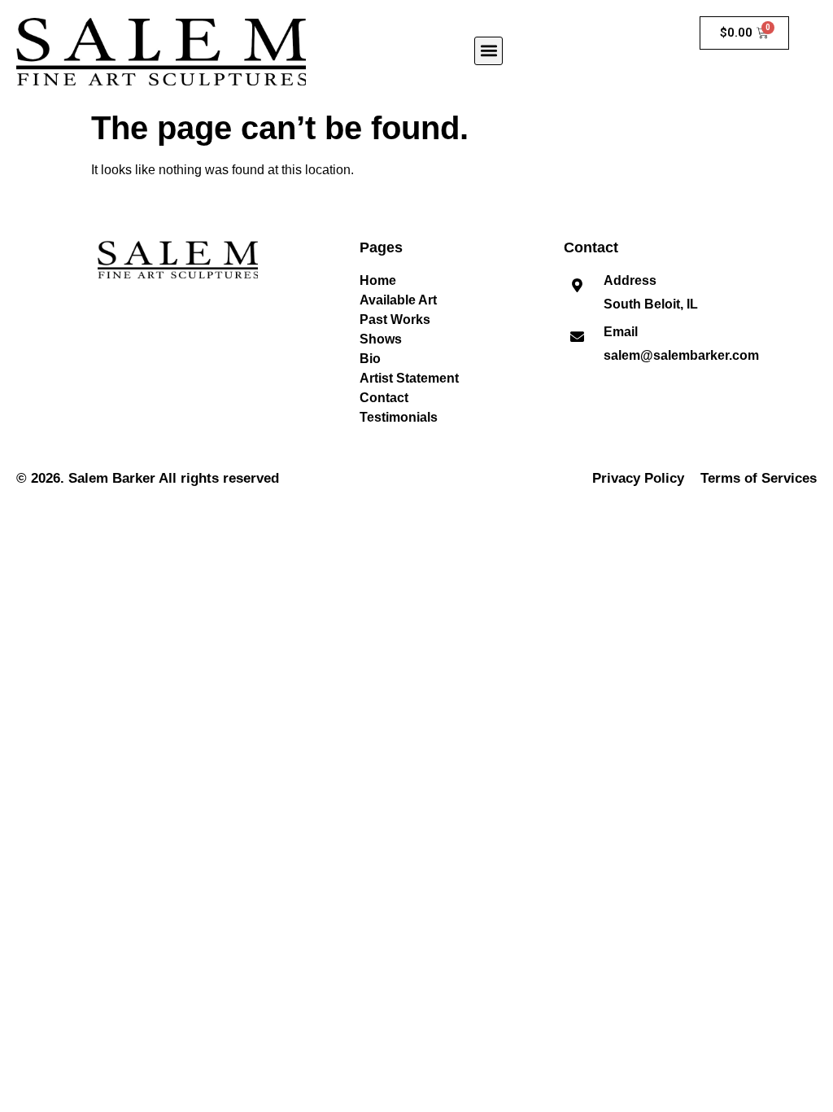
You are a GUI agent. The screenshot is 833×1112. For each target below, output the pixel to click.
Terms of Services (758, 478)
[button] (488, 51)
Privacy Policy (638, 478)
